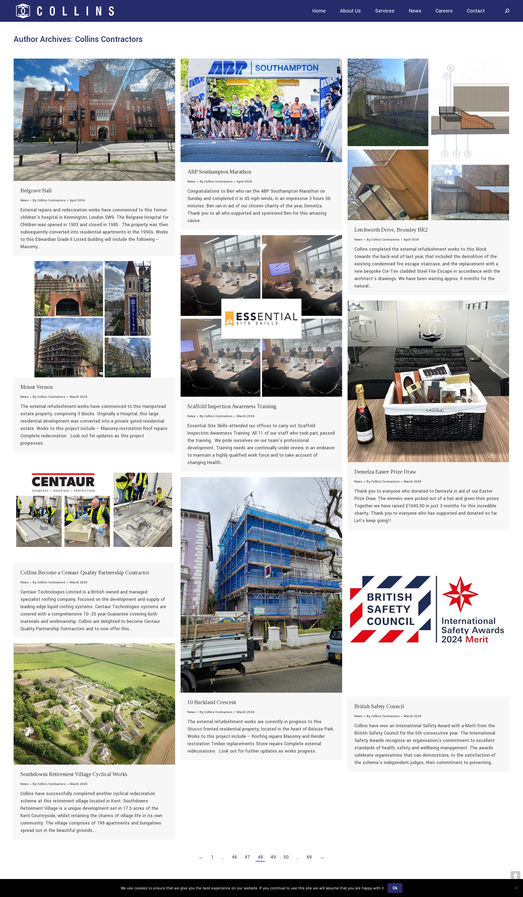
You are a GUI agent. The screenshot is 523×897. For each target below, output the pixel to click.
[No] (516, 888)
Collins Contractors (109, 39)
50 (286, 857)
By (49, 200)
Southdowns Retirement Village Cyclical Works (73, 774)
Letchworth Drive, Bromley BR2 (391, 230)
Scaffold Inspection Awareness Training (231, 406)
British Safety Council (379, 706)
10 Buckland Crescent (211, 702)
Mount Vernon (36, 387)
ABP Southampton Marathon (219, 172)
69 (309, 857)
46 (234, 857)
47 (247, 857)
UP (515, 876)
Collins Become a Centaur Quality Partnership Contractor (85, 572)
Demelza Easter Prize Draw (385, 472)
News (24, 200)
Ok (395, 888)
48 (260, 857)
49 (273, 857)
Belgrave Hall (36, 190)
